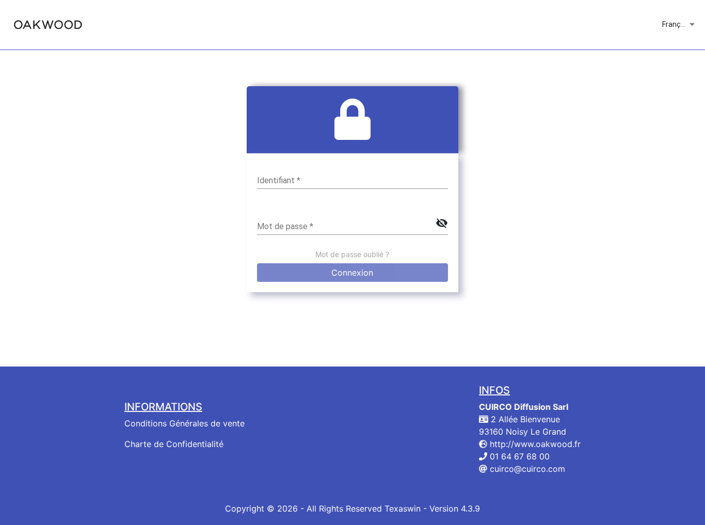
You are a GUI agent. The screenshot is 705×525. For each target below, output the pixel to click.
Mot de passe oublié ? (352, 254)
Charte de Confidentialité (173, 444)
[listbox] (679, 24)
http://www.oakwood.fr (534, 444)
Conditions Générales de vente (184, 423)
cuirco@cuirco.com (526, 469)
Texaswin (402, 508)
